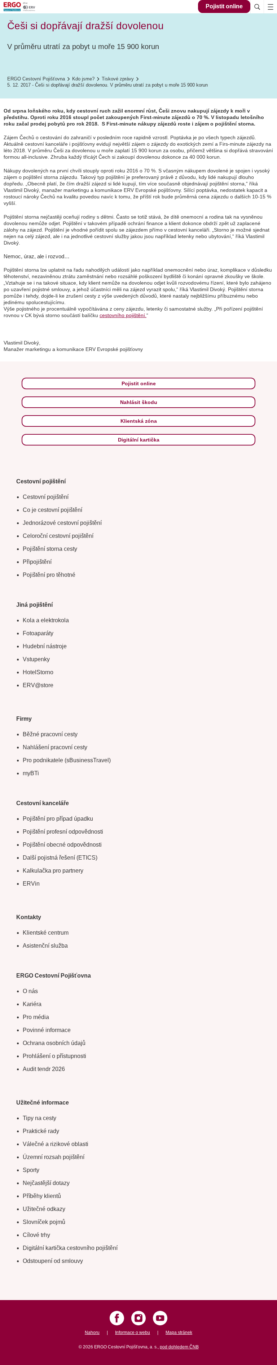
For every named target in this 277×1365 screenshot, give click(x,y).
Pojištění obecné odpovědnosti (62, 845)
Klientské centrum (46, 933)
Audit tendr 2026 (44, 1069)
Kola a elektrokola (46, 620)
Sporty (31, 1170)
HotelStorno (38, 672)
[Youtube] (160, 1318)
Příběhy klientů (42, 1196)
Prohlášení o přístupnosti (54, 1056)
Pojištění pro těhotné (49, 575)
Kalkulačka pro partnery (53, 871)
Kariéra (32, 1004)
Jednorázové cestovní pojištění (62, 523)
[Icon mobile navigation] (270, 6)
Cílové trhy (36, 1235)
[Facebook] (117, 1318)
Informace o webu (132, 1332)
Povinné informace (47, 1030)
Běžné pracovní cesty (50, 734)
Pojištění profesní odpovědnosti (63, 832)
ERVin (31, 884)
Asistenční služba (45, 946)
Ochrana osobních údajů (54, 1043)
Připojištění (37, 562)
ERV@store (38, 685)
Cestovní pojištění (46, 497)
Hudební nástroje (45, 646)
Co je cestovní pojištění (52, 510)
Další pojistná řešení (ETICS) (60, 858)
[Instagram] (138, 1318)
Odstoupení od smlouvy (53, 1261)
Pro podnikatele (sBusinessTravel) (67, 760)
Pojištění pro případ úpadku (58, 819)
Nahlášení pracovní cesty (55, 747)
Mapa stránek (179, 1332)
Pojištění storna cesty (50, 549)
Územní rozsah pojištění (53, 1157)
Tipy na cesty (39, 1118)
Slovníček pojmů (44, 1222)
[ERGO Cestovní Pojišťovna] (31, 6)
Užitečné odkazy (44, 1209)
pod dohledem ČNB (179, 1346)
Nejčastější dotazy (46, 1183)
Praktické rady (41, 1131)
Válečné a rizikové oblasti (55, 1144)
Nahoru (92, 1332)
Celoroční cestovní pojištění (58, 536)
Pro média (36, 1017)
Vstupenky (36, 659)
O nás (30, 991)
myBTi (31, 773)
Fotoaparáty (38, 633)
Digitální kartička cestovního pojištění (70, 1248)
